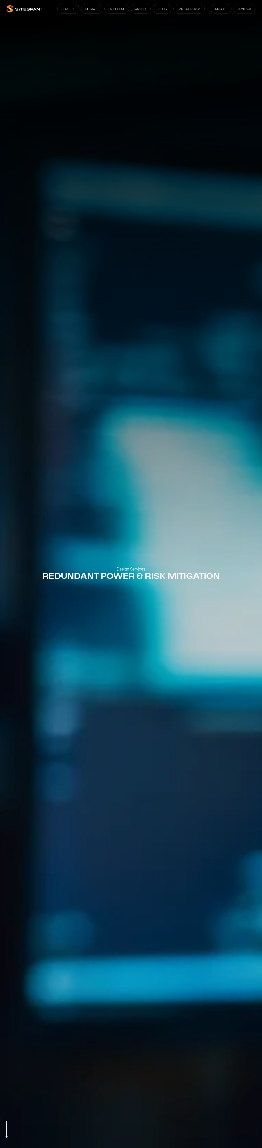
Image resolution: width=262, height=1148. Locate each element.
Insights (221, 9)
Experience (116, 9)
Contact (245, 9)
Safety (162, 9)
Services (91, 9)
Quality (141, 9)
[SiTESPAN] (24, 9)
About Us (68, 9)
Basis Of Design (189, 9)
